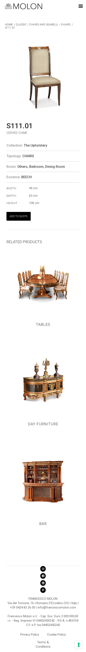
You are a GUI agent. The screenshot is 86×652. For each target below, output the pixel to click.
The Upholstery (35, 145)
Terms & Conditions (43, 642)
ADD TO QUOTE (19, 216)
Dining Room (55, 167)
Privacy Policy (29, 634)
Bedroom (36, 167)
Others (22, 167)
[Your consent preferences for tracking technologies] (79, 645)
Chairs (28, 156)
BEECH (26, 177)
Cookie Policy (56, 634)
